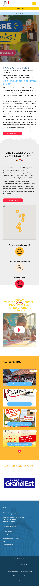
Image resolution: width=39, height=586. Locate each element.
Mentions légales (19, 558)
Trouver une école (13, 200)
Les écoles (6, 535)
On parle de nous (8, 544)
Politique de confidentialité (19, 565)
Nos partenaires (7, 548)
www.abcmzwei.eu (9, 521)
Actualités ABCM (12, 133)
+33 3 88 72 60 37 (11, 519)
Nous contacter (7, 531)
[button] (19, 224)
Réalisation (16, 576)
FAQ (4, 541)
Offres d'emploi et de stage (11, 538)
